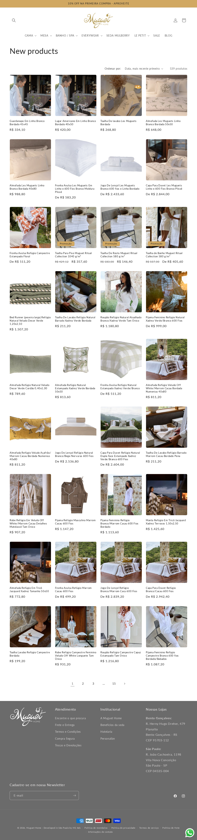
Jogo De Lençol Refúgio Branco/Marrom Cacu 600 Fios (118, 589)
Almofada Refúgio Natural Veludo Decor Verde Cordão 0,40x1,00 (29, 386)
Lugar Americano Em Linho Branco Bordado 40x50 (75, 122)
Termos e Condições (68, 731)
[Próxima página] (124, 683)
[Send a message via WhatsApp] (189, 833)
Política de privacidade (123, 828)
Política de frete (171, 828)
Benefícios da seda (112, 725)
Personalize (107, 738)
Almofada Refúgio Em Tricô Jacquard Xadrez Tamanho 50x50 (29, 589)
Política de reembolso (96, 828)
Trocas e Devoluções (68, 745)
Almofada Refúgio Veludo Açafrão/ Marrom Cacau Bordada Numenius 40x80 (30, 456)
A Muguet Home (111, 718)
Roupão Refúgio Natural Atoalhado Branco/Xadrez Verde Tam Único (120, 319)
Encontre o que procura (70, 718)
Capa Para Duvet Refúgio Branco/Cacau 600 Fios (161, 589)
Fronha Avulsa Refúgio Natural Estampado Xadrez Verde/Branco (120, 386)
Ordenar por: (113, 68)
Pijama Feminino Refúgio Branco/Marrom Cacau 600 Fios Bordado (119, 523)
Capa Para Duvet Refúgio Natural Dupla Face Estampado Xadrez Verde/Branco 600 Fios (120, 456)
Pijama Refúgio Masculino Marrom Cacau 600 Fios (75, 522)
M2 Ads (77, 828)
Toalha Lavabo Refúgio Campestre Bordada (30, 654)
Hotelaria (106, 731)
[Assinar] (74, 795)
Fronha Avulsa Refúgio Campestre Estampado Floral (30, 255)
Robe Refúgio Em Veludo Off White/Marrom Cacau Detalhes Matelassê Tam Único (28, 523)
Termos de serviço (149, 828)
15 (114, 683)
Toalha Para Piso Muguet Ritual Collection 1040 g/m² (73, 255)
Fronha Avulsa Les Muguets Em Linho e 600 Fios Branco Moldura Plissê (74, 188)
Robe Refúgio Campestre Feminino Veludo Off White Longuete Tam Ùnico (75, 655)
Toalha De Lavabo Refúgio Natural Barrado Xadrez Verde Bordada (75, 319)
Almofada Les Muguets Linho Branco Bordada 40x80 (27, 187)
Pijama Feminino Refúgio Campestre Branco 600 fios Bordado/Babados (162, 655)
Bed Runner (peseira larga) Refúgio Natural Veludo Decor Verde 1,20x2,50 (30, 320)
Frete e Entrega (65, 725)
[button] (14, 20)
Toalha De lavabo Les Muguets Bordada (118, 122)
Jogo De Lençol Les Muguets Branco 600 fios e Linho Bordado (119, 187)
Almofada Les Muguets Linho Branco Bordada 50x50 (163, 122)
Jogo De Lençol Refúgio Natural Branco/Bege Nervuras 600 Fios (74, 454)
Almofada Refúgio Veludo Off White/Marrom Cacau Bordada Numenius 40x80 (164, 388)
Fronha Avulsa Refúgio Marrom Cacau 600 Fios (73, 589)
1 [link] (72, 683)
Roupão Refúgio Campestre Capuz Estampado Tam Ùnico (120, 654)
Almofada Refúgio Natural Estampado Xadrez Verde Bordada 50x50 (75, 388)
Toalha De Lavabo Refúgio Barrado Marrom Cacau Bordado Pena (166, 454)
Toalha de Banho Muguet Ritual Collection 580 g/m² (164, 255)
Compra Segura (65, 738)
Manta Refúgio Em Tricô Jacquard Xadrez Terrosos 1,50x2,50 (166, 522)
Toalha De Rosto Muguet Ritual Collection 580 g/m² (118, 255)
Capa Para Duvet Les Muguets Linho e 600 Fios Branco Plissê (164, 187)
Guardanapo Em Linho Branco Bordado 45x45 (27, 122)
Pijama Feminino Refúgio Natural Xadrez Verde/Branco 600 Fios (165, 319)
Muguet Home (33, 828)
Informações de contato (100, 832)
